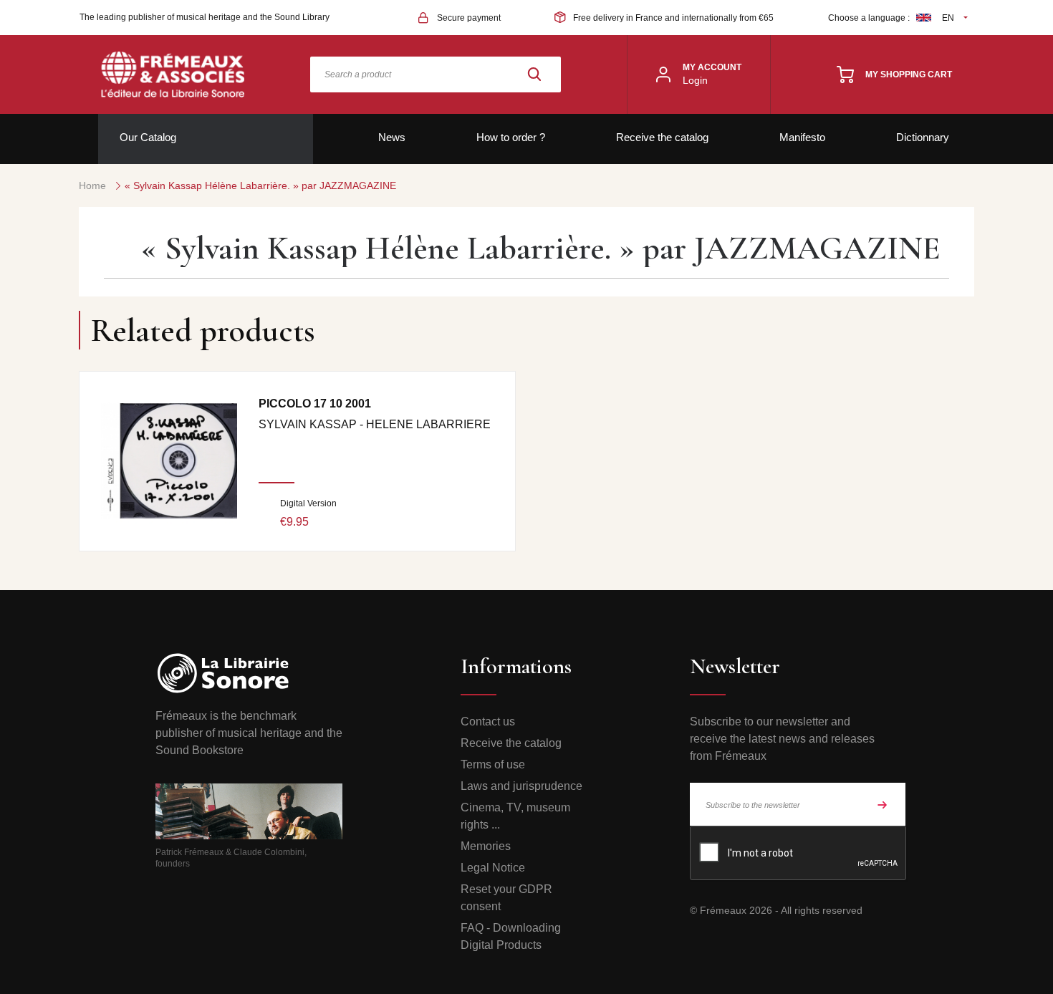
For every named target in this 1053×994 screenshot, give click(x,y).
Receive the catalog (662, 137)
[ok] (882, 804)
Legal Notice (493, 868)
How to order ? (510, 137)
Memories (486, 846)
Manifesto (802, 137)
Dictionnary (922, 137)
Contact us (488, 721)
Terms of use (493, 764)
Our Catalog (148, 137)
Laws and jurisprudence (521, 786)
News (391, 137)
